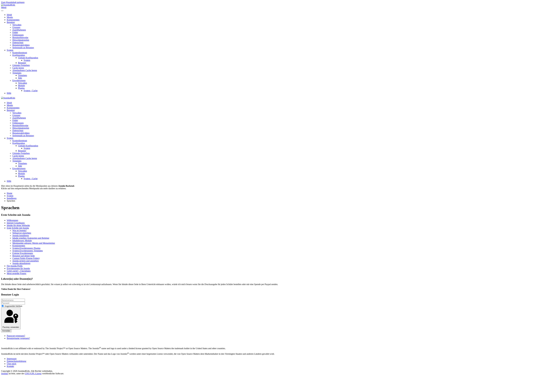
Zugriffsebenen (19, 30)
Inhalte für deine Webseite (18, 225)
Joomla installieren (20, 235)
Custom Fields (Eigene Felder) (26, 258)
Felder (15, 32)
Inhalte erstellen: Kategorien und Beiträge (30, 238)
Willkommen (12, 220)
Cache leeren (18, 68)
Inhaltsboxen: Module (22, 240)
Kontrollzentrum (19, 52)
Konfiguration (18, 55)
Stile (20, 78)
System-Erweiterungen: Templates (27, 250)
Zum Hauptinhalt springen (12, 2)
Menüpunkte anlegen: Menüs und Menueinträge (33, 243)
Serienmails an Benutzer (23, 47)
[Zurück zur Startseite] (8, 5)
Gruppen (16, 27)
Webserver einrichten (21, 233)
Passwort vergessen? (16, 336)
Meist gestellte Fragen (16, 273)
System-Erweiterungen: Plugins (26, 248)
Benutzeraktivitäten (21, 45)
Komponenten (13, 20)
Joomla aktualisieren (21, 263)
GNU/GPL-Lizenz (33, 373)
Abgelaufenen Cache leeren (24, 70)
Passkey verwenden (11, 327)
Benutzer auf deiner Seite (23, 256)
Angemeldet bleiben (13, 306)
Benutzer (11, 22)
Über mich (11, 364)
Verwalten (16, 25)
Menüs (10, 17)
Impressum (11, 358)
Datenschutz (17, 42)
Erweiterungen (18, 80)
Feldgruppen (18, 35)
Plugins (21, 88)
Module (21, 85)
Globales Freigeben (21, 65)
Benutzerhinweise (20, 37)
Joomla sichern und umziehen (25, 261)
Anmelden (6, 331)
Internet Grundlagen (16, 223)
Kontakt (10, 366)
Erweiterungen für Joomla (18, 268)
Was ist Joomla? (19, 230)
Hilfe (9, 93)
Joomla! (4, 373)
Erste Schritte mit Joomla (18, 228)
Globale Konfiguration (28, 58)
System (10, 50)
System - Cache (31, 90)
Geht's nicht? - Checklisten (19, 271)
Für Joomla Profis (14, 266)
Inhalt (9, 14)
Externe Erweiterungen (22, 253)
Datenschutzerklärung (16, 361)
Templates (16, 73)
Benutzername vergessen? (18, 338)
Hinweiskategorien (20, 40)
